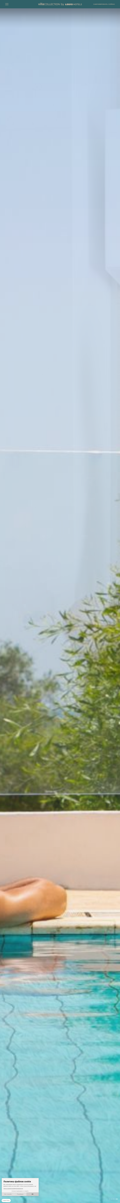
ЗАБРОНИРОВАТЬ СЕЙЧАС (104, 4)
